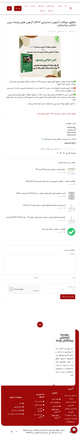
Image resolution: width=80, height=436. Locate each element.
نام (73, 277)
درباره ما (26, 6)
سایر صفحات (42, 11)
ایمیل (35, 277)
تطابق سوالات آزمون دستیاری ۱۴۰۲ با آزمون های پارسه (56, 114)
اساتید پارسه (50, 11)
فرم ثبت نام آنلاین (50, 6)
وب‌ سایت (71, 286)
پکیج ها (60, 6)
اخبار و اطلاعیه (41, 6)
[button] (9, 8)
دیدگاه (72, 254)
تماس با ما (33, 6)
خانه (66, 6)
